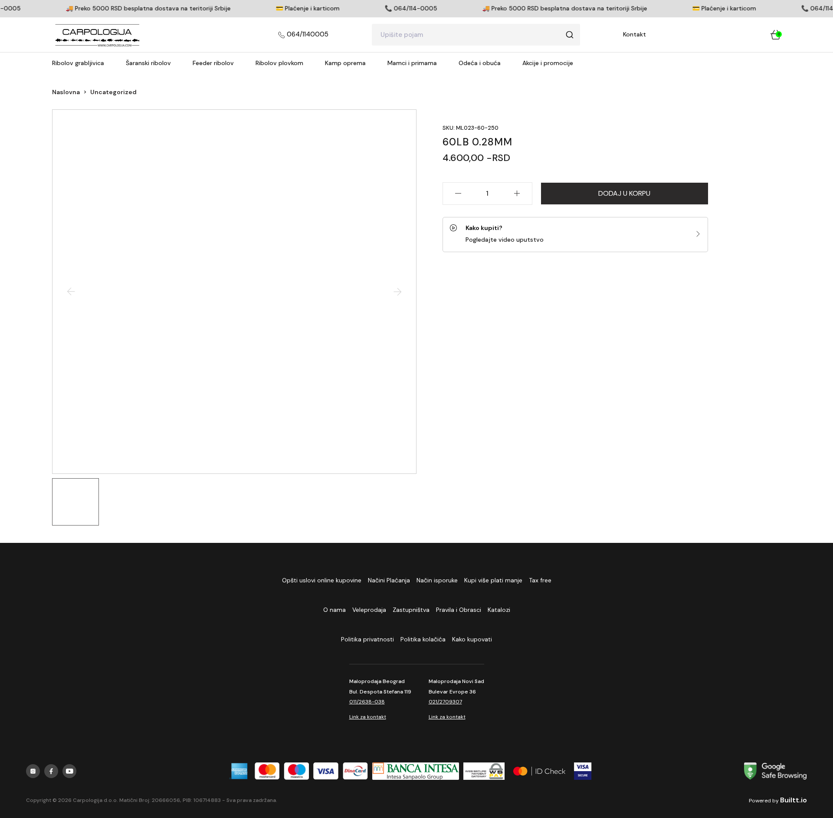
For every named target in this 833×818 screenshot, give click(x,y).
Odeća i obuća (480, 63)
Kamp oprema (345, 63)
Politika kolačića (423, 639)
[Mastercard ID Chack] (539, 771)
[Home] (97, 34)
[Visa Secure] (583, 771)
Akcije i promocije (547, 63)
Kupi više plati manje (493, 580)
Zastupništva (411, 610)
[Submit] (570, 35)
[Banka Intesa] (415, 771)
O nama (334, 610)
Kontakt (634, 34)
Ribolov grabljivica (78, 63)
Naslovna (66, 92)
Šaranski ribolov (148, 63)
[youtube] (69, 771)
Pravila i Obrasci (458, 610)
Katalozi (499, 610)
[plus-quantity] (517, 193)
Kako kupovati (472, 639)
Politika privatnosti (367, 639)
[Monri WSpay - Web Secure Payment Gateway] (483, 771)
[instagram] (33, 771)
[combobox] (476, 35)
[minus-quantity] (457, 193)
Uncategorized (113, 92)
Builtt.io (793, 800)
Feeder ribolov (213, 63)
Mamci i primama (412, 63)
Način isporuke (437, 580)
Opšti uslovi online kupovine (321, 580)
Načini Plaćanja (389, 580)
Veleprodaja (369, 610)
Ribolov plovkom (279, 63)
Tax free (540, 580)
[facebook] (51, 771)
